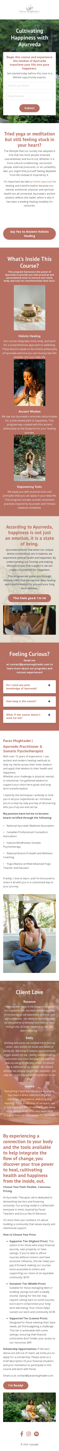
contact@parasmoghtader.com (29, 664)
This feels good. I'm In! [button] (29, 598)
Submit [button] (29, 108)
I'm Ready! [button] (15, 1385)
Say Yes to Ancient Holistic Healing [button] (29, 234)
